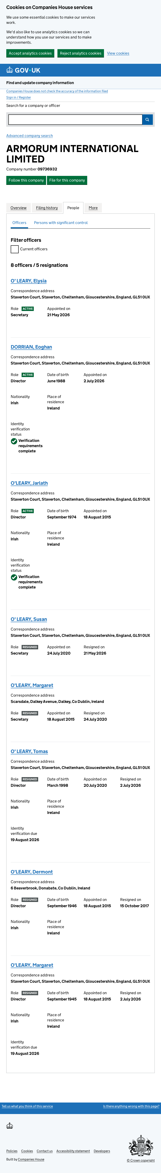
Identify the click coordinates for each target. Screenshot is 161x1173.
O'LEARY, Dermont (32, 872)
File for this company (67, 180)
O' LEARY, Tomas (29, 751)
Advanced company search (29, 135)
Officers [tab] (19, 222)
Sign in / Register (18, 97)
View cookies (118, 53)
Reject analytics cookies (80, 53)
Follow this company (26, 180)
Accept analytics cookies (30, 53)
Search (147, 119)
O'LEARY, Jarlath (29, 483)
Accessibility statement (73, 1151)
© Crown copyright (141, 1160)
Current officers (34, 249)
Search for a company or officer (33, 105)
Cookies (27, 1151)
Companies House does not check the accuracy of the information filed (57, 91)
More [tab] (93, 207)
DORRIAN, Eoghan (31, 347)
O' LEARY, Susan (29, 619)
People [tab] (73, 207)
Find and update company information (40, 82)
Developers (102, 1151)
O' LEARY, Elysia (29, 281)
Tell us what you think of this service (27, 1106)
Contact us (45, 1151)
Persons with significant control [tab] (61, 222)
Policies (11, 1151)
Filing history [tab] (47, 207)
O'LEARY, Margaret (32, 685)
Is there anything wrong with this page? (131, 1106)
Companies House (31, 1159)
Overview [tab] (18, 207)
